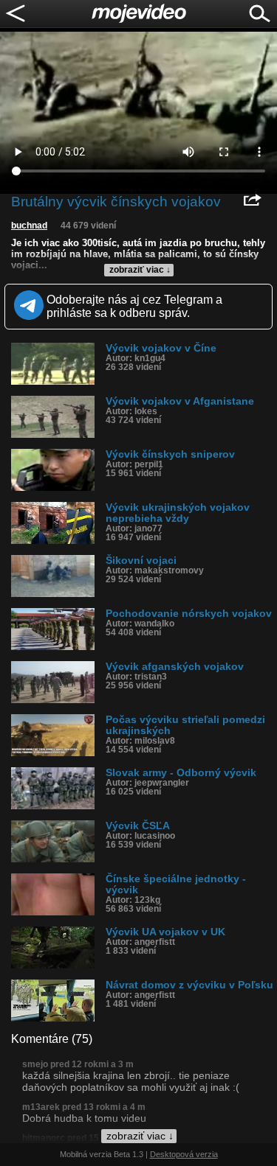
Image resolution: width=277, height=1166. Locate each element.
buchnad (29, 225)
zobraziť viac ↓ (140, 270)
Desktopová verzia (184, 1154)
